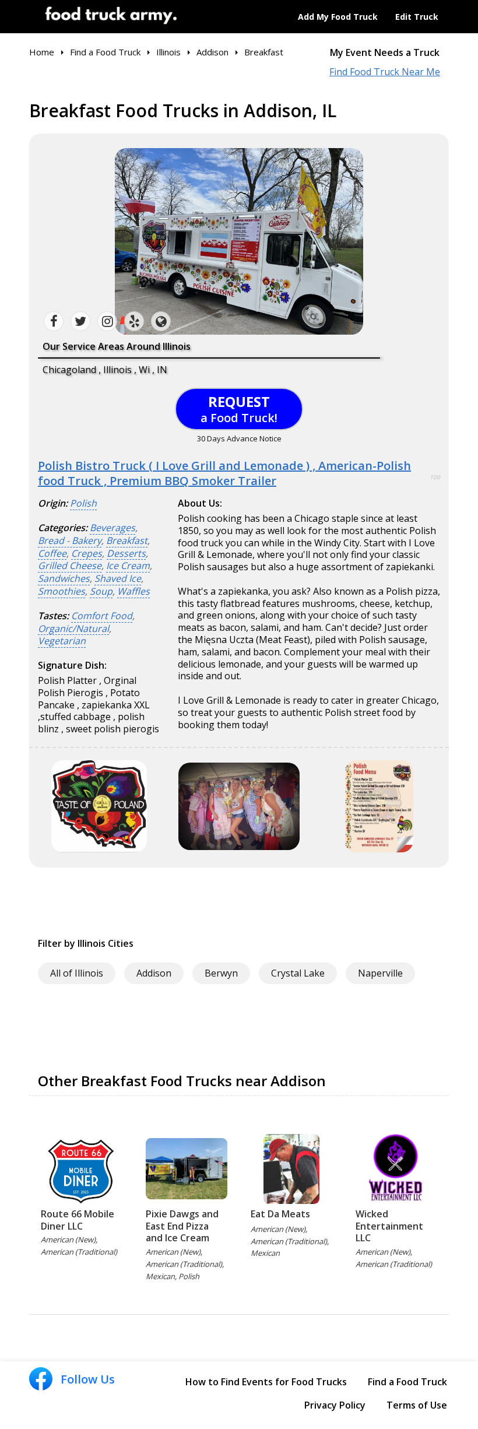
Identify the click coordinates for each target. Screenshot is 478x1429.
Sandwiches (64, 579)
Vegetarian (62, 641)
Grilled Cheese (69, 566)
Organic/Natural (73, 629)
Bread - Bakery (69, 541)
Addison (153, 973)
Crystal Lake (298, 973)
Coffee (52, 553)
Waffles (133, 591)
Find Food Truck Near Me (384, 72)
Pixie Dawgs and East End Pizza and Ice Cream (182, 1226)
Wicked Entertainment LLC (389, 1226)
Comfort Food (101, 616)
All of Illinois (76, 973)
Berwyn (221, 973)
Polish (83, 503)
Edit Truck (416, 16)
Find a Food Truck (407, 1381)
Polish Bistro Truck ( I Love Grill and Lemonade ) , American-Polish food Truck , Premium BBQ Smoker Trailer (224, 473)
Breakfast (126, 541)
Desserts (126, 553)
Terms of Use (416, 1405)
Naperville (380, 973)
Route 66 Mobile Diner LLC (77, 1220)
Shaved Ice (117, 579)
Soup (101, 591)
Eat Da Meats (280, 1213)
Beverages (112, 528)
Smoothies (61, 591)
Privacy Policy (334, 1405)
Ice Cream (128, 566)
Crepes (86, 553)
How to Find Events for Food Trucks (266, 1381)
